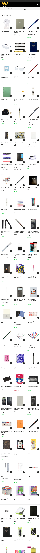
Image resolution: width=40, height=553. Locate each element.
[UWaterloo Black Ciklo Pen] (33, 424)
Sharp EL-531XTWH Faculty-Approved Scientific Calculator (6, 409)
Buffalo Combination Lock (33, 539)
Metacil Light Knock (5, 475)
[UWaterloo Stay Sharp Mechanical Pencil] (33, 69)
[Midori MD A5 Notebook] (6, 313)
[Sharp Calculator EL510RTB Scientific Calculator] (20, 444)
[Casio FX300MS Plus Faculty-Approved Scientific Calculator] (33, 401)
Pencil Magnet (4, 209)
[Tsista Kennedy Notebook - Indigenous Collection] (33, 292)
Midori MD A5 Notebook (5, 321)
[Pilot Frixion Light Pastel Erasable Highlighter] (33, 269)
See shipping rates (22, 0)
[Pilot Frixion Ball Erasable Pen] (33, 335)
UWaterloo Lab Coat (5, 31)
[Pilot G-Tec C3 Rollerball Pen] (20, 467)
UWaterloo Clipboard (32, 54)
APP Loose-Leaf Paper (18, 498)
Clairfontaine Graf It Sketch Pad (6, 366)
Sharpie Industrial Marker (33, 475)
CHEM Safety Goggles (32, 164)
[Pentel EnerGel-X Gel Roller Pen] (33, 112)
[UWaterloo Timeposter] (20, 47)
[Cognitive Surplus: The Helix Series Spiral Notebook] (6, 444)
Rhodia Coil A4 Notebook (19, 431)
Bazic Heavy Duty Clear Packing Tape (5, 498)
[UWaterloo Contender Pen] (20, 180)
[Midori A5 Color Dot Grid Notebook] (20, 401)
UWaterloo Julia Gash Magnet (18, 143)
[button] (35, 4)
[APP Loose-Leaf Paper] (20, 490)
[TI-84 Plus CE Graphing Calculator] (33, 247)
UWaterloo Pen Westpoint (6, 142)
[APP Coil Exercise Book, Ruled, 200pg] (20, 269)
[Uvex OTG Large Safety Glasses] (6, 47)
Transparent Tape (17, 386)
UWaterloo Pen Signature (33, 99)
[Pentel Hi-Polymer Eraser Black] (6, 511)
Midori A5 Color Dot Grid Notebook (19, 409)
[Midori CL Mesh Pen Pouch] (6, 379)
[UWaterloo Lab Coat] (6, 24)
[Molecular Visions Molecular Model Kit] (6, 424)
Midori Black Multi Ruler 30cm (5, 232)
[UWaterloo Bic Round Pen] (20, 112)
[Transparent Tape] (20, 379)
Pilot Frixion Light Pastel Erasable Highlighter (32, 277)
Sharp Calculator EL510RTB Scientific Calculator (19, 452)
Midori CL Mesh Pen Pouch (6, 386)
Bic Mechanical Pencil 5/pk (33, 451)
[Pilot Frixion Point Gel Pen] (20, 202)
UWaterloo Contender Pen (19, 187)
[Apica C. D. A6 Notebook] (33, 135)
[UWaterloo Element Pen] (33, 24)
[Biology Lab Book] (6, 92)
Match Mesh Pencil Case (33, 386)
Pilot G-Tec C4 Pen (18, 342)
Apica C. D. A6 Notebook (32, 142)
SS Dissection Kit (4, 119)
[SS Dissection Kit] (6, 112)
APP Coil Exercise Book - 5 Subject (19, 366)
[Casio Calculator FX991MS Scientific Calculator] (20, 292)
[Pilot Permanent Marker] (33, 202)
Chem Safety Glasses (18, 76)
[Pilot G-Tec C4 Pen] (20, 335)
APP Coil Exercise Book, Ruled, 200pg (19, 277)
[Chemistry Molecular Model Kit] (6, 180)
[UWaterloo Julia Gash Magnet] (20, 135)
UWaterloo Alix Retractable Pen (19, 100)
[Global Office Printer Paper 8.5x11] (20, 511)
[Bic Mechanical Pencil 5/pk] (33, 444)
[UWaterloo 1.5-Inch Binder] (20, 313)
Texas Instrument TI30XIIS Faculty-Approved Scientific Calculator (33, 232)
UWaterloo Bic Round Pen (19, 119)
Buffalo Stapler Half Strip (19, 539)
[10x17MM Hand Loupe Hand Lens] (20, 247)
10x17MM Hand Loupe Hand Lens (19, 255)
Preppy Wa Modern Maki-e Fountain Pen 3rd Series (19, 232)
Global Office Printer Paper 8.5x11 (19, 519)
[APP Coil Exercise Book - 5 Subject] (20, 358)
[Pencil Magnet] (6, 202)
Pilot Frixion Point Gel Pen (19, 209)
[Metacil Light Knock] (6, 467)
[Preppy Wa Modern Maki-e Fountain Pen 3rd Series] (20, 224)
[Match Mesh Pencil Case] (33, 379)
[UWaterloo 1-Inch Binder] (33, 180)
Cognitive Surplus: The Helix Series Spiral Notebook (6, 452)
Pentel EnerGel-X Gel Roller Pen (33, 120)
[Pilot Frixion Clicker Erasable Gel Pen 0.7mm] (6, 157)
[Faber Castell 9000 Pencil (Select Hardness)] (6, 335)
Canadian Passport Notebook (31, 322)
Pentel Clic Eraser (4, 254)
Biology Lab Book (4, 99)
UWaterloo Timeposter (18, 54)
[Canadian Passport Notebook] (33, 313)
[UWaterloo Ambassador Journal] (6, 269)
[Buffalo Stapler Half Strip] (20, 532)
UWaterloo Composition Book (19, 165)
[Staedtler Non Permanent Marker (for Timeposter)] (33, 358)
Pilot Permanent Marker (32, 209)
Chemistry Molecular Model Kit (6, 188)
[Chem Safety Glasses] (20, 69)
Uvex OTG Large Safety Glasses (5, 55)
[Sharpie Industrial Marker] (33, 467)
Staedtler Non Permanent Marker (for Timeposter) (33, 366)
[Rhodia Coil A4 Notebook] (20, 424)
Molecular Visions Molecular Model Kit (6, 432)
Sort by (3, 15)
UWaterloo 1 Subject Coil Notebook (19, 32)
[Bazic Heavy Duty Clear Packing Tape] (6, 490)
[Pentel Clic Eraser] (6, 247)
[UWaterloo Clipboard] (33, 47)
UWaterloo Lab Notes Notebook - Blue (5, 77)
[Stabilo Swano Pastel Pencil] (6, 292)
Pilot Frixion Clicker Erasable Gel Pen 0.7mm (6, 165)
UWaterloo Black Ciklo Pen (33, 431)
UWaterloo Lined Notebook (33, 518)
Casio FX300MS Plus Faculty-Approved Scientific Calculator (33, 409)
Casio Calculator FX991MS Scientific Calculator (19, 300)
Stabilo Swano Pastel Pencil (6, 299)
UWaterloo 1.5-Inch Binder (19, 321)
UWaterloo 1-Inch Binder (32, 187)
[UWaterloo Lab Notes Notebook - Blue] (6, 69)
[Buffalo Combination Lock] (33, 532)
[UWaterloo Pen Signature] (33, 92)
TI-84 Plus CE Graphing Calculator (32, 255)
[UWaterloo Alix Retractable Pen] (20, 92)
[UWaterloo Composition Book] (20, 157)
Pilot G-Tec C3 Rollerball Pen (19, 475)
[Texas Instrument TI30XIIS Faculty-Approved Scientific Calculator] (33, 224)
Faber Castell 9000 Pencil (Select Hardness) (6, 343)
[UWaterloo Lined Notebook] (33, 511)
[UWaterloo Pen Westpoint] (6, 135)
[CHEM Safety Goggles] (33, 157)
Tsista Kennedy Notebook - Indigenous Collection (33, 300)
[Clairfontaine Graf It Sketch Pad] (6, 358)
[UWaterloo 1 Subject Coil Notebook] (20, 24)
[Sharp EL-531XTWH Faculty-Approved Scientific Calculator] (6, 401)
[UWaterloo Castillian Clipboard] (6, 532)
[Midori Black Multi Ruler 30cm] (6, 224)
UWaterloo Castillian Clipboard (5, 540)
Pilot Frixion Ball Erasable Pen (33, 343)
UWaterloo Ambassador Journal (6, 277)
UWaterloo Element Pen (32, 31)
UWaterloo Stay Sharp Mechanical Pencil (32, 77)
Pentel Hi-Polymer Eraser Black (6, 519)
